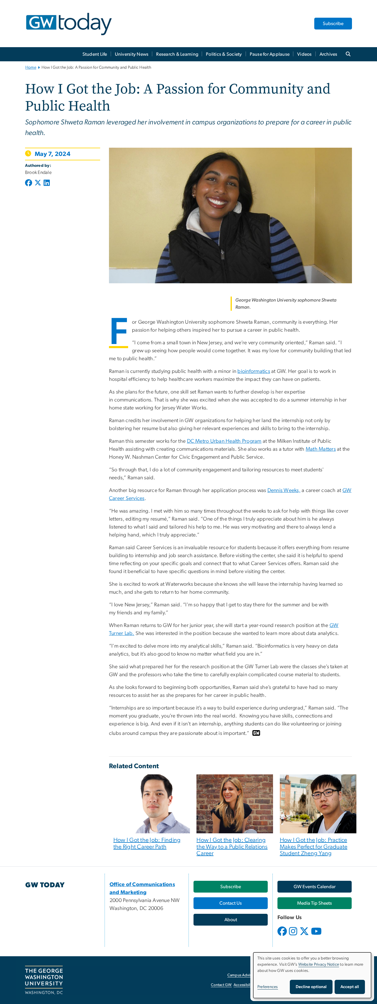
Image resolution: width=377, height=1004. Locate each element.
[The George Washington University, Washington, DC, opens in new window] (44, 980)
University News (132, 54)
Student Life (94, 54)
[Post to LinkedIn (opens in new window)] (46, 183)
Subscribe (333, 23)
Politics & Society (224, 54)
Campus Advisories (243, 975)
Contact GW (221, 985)
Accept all (349, 987)
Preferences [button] (267, 987)
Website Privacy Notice (318, 964)
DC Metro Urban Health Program (224, 441)
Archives (329, 54)
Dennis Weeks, (283, 490)
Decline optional (311, 987)
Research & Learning (177, 54)
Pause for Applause (270, 54)
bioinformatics (253, 371)
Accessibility (244, 985)
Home (30, 67)
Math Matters (321, 449)
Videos (304, 54)
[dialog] (312, 975)
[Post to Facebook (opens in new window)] (29, 183)
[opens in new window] (282, 935)
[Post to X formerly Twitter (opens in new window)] (37, 183)
